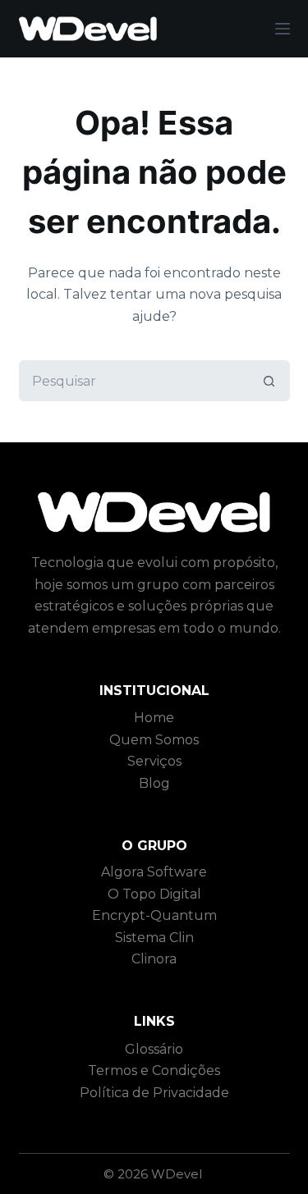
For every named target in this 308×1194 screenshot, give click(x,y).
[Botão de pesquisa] (269, 380)
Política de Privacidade (154, 1092)
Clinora (154, 959)
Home (154, 717)
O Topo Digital (154, 894)
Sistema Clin (154, 937)
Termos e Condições (154, 1070)
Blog (154, 783)
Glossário (154, 1049)
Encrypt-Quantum (154, 915)
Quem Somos (154, 740)
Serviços (154, 761)
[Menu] (282, 28)
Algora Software (154, 872)
